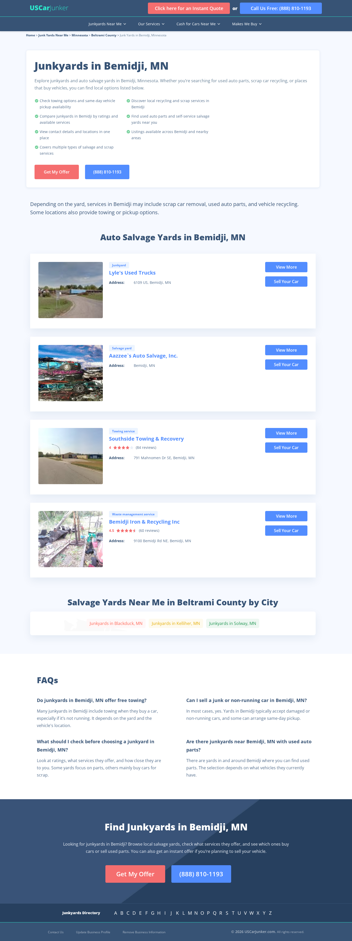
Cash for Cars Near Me (196, 23)
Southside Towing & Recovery (146, 438)
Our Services (149, 23)
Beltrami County (103, 35)
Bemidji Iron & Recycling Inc (144, 521)
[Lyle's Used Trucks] (70, 290)
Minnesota (80, 35)
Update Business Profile (93, 932)
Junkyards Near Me (105, 23)
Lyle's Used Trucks (132, 272)
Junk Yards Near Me (53, 35)
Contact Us (56, 932)
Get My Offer (57, 172)
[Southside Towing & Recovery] (70, 456)
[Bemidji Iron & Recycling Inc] (70, 539)
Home (30, 35)
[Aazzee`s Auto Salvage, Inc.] (70, 373)
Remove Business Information (144, 932)
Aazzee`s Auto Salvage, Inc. (143, 355)
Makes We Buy (244, 23)
